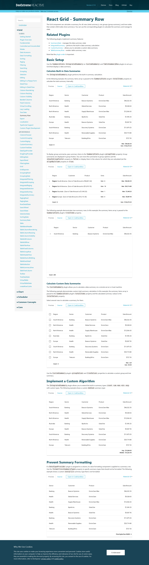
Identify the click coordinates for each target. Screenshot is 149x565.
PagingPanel (24, 198)
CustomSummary (57, 48)
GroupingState (25, 176)
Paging (22, 62)
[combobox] (29, 20)
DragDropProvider (26, 154)
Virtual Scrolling (25, 106)
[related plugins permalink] (46, 34)
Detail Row (24, 84)
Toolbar (22, 274)
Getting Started (25, 37)
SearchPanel (24, 207)
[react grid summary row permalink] (46, 18)
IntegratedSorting (26, 192)
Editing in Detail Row (27, 87)
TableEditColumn (26, 239)
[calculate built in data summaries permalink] (46, 71)
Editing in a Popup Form (28, 81)
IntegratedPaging (26, 185)
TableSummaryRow (57, 50)
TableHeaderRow (26, 255)
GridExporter (24, 169)
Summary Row (25, 115)
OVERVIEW (23, 25)
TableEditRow (24, 242)
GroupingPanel (25, 173)
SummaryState (56, 43)
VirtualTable (24, 280)
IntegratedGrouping (27, 182)
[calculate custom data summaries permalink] (46, 283)
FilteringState (24, 163)
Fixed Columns (25, 103)
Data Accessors (25, 52)
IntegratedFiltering (26, 179)
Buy (131, 5)
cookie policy (58, 559)
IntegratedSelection (27, 188)
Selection (23, 74)
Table (22, 223)
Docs (110, 5)
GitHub (124, 5)
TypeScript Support (26, 125)
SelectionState (25, 214)
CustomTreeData (26, 147)
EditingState (24, 157)
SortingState (24, 217)
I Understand (115, 552)
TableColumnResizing (27, 233)
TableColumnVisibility (27, 236)
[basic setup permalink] (46, 59)
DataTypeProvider (26, 151)
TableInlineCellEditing (27, 258)
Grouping (23, 71)
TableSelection (25, 264)
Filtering (23, 65)
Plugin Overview (26, 40)
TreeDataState (25, 277)
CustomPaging (25, 141)
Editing (22, 77)
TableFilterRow (25, 245)
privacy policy (46, 559)
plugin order (60, 54)
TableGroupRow (25, 252)
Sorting (22, 59)
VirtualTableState (26, 283)
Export (22, 118)
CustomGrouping (26, 138)
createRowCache (26, 286)
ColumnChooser (25, 135)
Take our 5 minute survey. (49, 11)
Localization (24, 122)
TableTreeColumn (26, 270)
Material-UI (127, 86)
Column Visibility (26, 96)
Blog (117, 5)
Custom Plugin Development (30, 128)
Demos (103, 5)
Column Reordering (27, 90)
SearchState (24, 211)
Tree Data (23, 112)
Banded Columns (26, 100)
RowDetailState (25, 204)
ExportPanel (24, 160)
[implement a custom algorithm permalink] (46, 381)
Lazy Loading (24, 109)
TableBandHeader (26, 226)
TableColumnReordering (28, 229)
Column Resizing (26, 93)
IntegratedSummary (58, 45)
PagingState (24, 201)
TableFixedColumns (26, 248)
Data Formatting (25, 55)
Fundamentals (25, 43)
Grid (21, 166)
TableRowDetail (25, 261)
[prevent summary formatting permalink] (46, 462)
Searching (23, 68)
